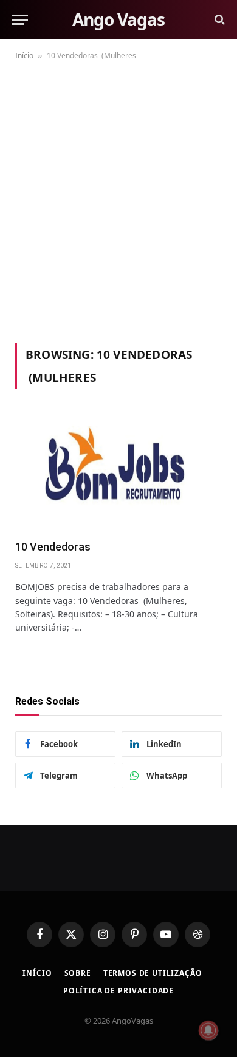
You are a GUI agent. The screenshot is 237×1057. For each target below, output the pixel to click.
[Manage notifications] (208, 1030)
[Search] (218, 19)
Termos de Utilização (152, 973)
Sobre (77, 973)
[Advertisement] (118, 199)
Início (24, 55)
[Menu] (20, 19)
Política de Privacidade (118, 990)
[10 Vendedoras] (118, 471)
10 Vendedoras (55, 546)
